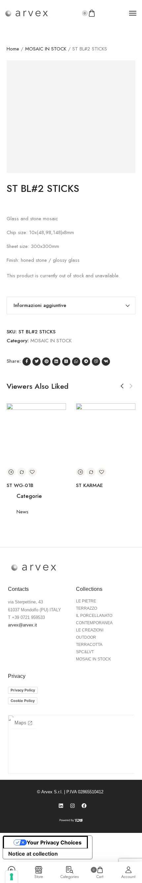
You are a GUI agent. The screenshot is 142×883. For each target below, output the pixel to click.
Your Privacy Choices (54, 842)
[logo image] (26, 13)
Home (13, 48)
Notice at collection (33, 853)
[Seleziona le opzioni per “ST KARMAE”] (131, 472)
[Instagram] (73, 806)
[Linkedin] (61, 806)
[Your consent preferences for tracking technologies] (11, 876)
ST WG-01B (71, 485)
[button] (122, 386)
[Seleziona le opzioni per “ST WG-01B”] (62, 472)
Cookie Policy (23, 700)
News (22, 511)
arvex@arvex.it (22, 625)
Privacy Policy (23, 690)
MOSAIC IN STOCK (45, 48)
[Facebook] (84, 806)
